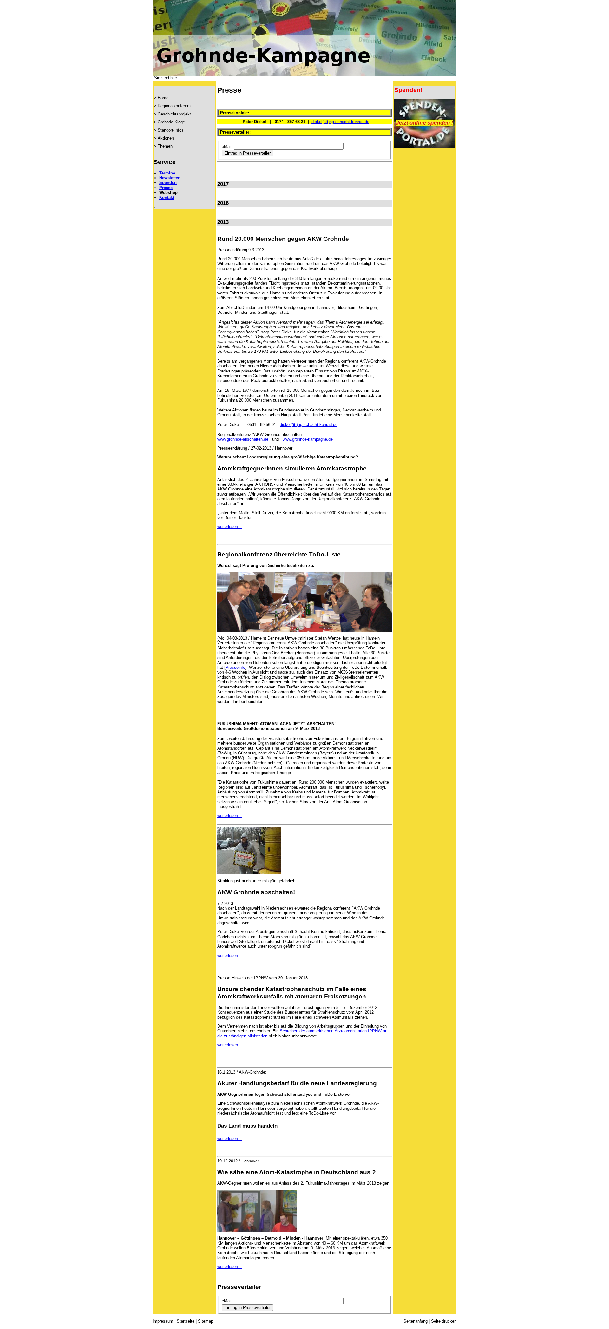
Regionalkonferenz (175, 105)
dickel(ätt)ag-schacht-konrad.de (340, 121)
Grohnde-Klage (171, 122)
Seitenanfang (415, 1321)
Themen (165, 146)
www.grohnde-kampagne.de (308, 439)
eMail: (227, 146)
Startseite (185, 1321)
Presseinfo (235, 667)
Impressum (163, 1321)
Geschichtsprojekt (174, 114)
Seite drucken (443, 1321)
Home (163, 97)
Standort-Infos (171, 130)
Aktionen (166, 138)
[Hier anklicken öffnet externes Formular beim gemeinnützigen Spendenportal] (424, 147)
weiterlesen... (229, 526)
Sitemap (205, 1321)
